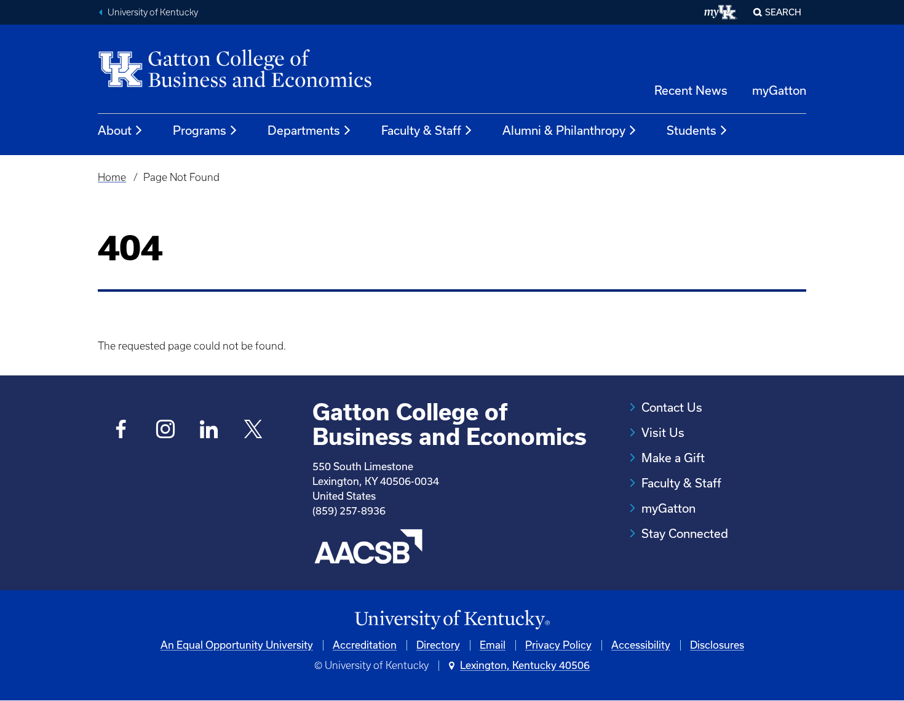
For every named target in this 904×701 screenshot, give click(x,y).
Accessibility (640, 645)
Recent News (691, 90)
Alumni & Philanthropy (563, 130)
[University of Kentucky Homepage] (452, 620)
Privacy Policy (558, 645)
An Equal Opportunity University (237, 645)
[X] (253, 430)
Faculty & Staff (421, 130)
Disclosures (717, 645)
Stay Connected (684, 533)
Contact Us (671, 407)
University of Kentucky (153, 12)
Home (112, 177)
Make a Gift (673, 458)
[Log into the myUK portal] (721, 12)
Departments (304, 130)
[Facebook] (121, 430)
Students (691, 130)
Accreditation (365, 645)
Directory (438, 645)
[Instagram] (165, 430)
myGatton (779, 90)
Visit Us (662, 432)
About (115, 130)
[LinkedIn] (209, 430)
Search (783, 12)
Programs (199, 130)
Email (493, 645)
